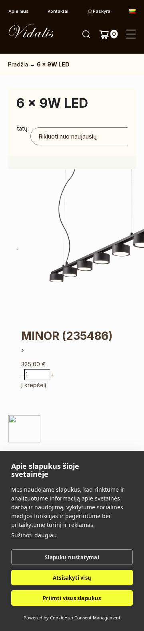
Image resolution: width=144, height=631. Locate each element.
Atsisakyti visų (72, 577)
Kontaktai (58, 11)
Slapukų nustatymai (72, 557)
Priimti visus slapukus (72, 598)
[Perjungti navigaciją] (131, 34)
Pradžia (18, 64)
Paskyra (101, 11)
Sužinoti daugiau (34, 535)
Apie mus (18, 11)
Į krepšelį (33, 385)
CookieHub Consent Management (85, 618)
